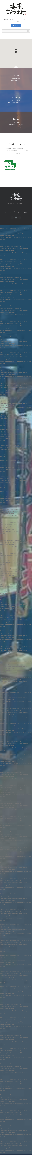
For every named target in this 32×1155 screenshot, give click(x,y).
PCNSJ (25, 212)
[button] (16, 51)
